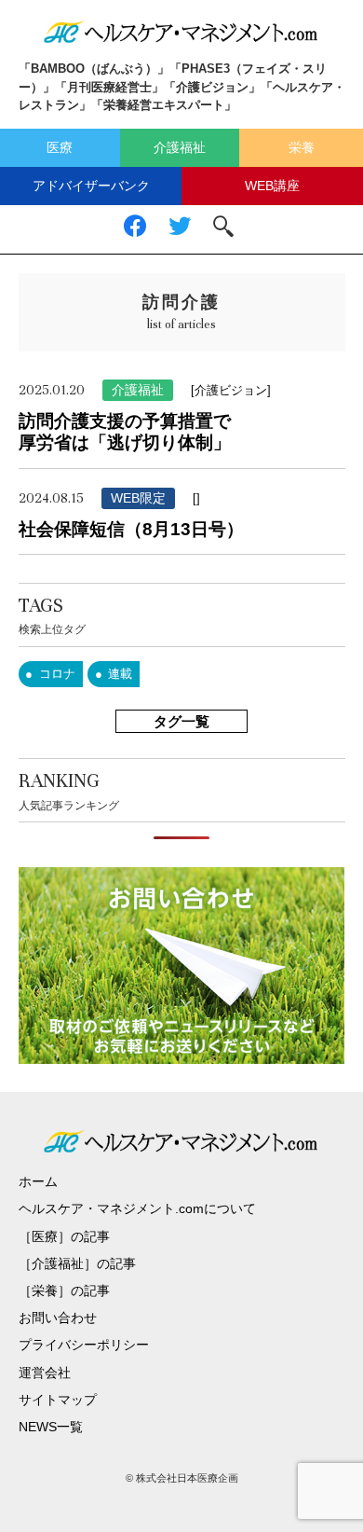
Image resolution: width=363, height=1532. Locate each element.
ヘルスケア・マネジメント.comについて (137, 1208)
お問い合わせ (58, 1317)
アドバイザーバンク (91, 185)
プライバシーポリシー (84, 1344)
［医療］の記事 (64, 1236)
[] (196, 498)
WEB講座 (272, 185)
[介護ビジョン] (231, 390)
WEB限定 (138, 497)
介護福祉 (180, 147)
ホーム (38, 1181)
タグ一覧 (181, 721)
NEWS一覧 (51, 1426)
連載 (120, 674)
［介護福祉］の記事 (77, 1263)
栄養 (302, 147)
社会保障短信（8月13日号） (131, 529)
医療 (60, 147)
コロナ (57, 674)
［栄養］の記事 (64, 1290)
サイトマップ (58, 1399)
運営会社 (45, 1372)
